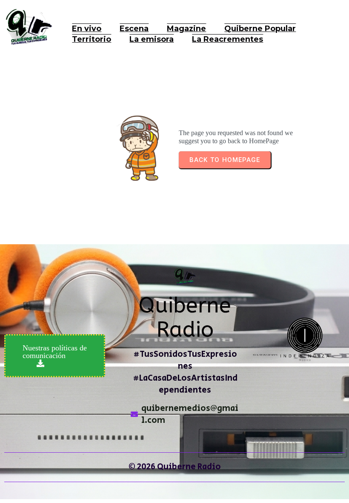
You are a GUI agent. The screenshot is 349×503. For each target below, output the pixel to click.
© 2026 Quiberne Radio (175, 467)
